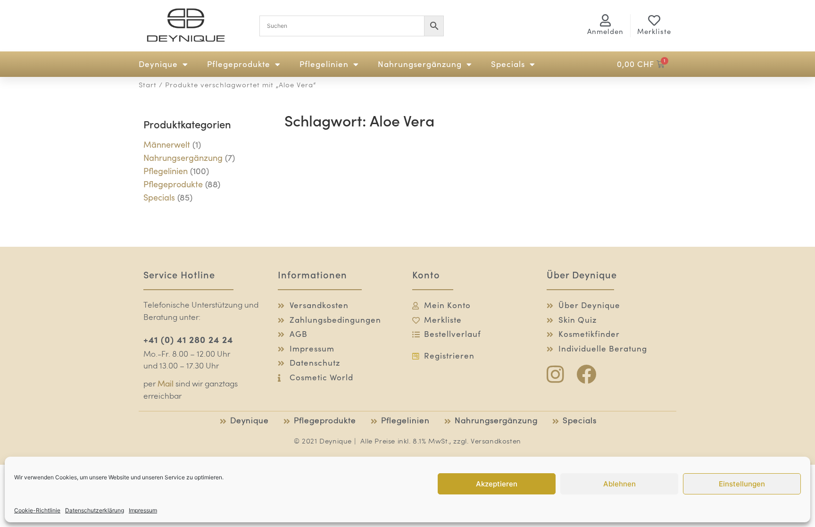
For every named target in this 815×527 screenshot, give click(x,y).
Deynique (158, 64)
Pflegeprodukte (238, 64)
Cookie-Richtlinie (37, 510)
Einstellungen (742, 483)
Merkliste (654, 31)
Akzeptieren (496, 483)
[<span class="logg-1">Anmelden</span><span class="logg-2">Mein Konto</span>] (605, 20)
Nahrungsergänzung (420, 64)
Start (148, 85)
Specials (508, 64)
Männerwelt (166, 144)
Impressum (143, 510)
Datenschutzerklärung (94, 510)
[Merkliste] (654, 20)
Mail (166, 384)
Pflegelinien (324, 64)
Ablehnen (619, 483)
